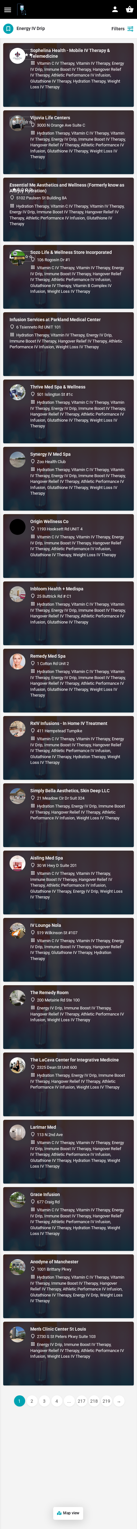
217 (81, 1401)
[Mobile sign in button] (115, 9)
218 (94, 1401)
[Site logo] (22, 9)
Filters (118, 28)
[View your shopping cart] (130, 9)
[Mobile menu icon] (7, 10)
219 (106, 1401)
